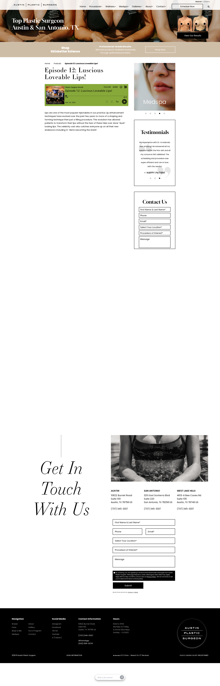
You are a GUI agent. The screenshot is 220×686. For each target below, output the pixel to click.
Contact (160, 6)
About (149, 6)
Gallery (31, 627)
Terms (136, 592)
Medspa (123, 6)
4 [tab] (159, 113)
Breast (15, 624)
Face (14, 627)
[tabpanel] (154, 87)
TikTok (55, 630)
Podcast (57, 63)
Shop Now (160, 49)
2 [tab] (150, 113)
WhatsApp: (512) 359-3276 (85, 642)
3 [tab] (155, 113)
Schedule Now (187, 6)
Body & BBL (17, 630)
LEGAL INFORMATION (74, 655)
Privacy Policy (151, 577)
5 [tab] (164, 113)
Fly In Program (34, 630)
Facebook (56, 627)
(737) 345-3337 (119, 508)
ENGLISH (198, 2)
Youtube (55, 634)
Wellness (110, 6)
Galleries (136, 6)
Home (83, 6)
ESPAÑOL (207, 2)
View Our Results (192, 35)
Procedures (95, 6)
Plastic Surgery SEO (187, 655)
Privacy (130, 592)
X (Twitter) (57, 637)
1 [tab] (145, 113)
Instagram (56, 624)
